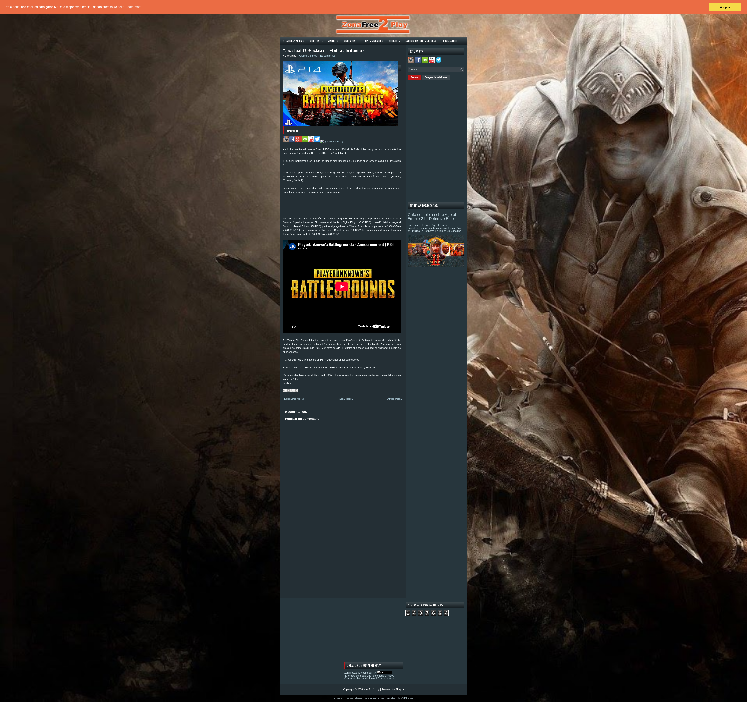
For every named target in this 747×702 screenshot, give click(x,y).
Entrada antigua (394, 399)
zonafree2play (371, 689)
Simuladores (352, 41)
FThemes (348, 698)
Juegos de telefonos (436, 77)
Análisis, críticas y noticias (420, 41)
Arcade (333, 41)
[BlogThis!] (288, 390)
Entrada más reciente (294, 399)
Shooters (316, 41)
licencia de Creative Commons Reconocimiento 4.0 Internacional (369, 677)
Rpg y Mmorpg (374, 41)
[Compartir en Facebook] (296, 390)
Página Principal (345, 399)
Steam (414, 77)
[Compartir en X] (292, 390)
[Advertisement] (354, 206)
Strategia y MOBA (293, 41)
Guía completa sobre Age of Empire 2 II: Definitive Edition (433, 217)
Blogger (399, 689)
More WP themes (405, 698)
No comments (327, 55)
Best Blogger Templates (384, 698)
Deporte (394, 41)
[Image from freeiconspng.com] (439, 62)
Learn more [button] (133, 7)
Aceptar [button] (725, 7)
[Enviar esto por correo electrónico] (285, 390)
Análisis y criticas (308, 55)
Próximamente (449, 41)
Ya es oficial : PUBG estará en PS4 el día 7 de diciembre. (324, 50)
